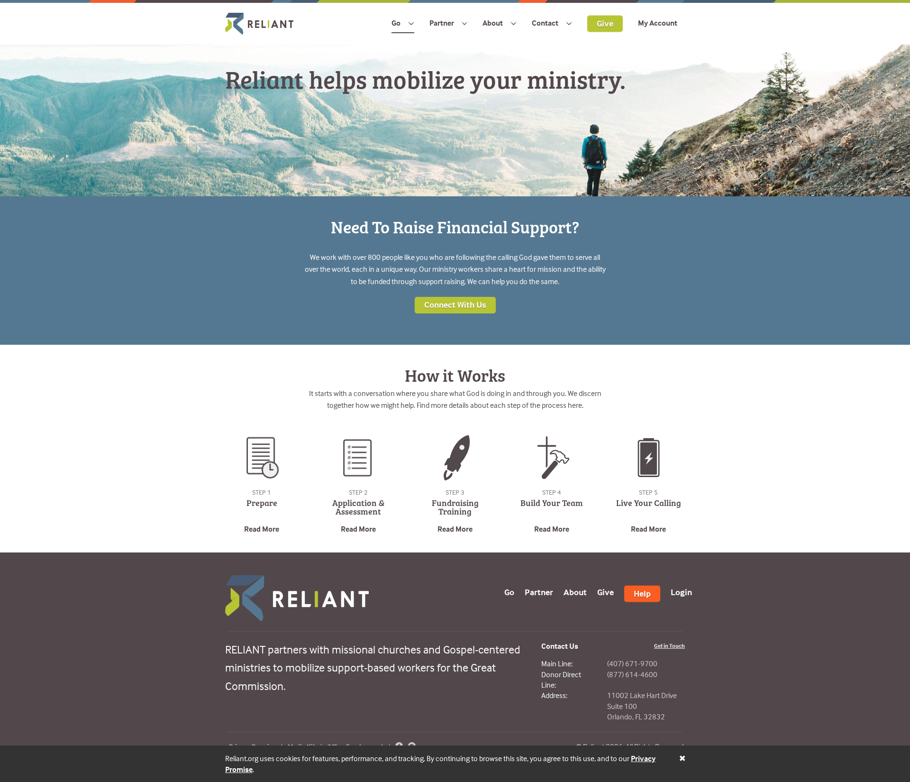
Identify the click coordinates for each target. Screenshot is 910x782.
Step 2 (358, 492)
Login (681, 591)
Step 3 (455, 492)
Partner (441, 23)
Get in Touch (669, 645)
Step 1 (261, 492)
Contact (545, 23)
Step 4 (551, 492)
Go (395, 23)
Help (642, 593)
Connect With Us (455, 304)
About (492, 23)
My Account (657, 23)
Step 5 (648, 492)
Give (605, 23)
